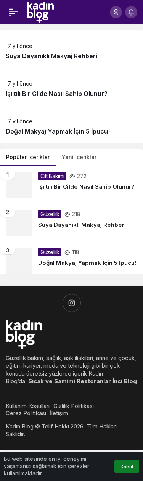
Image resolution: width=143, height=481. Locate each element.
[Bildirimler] (131, 12)
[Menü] (13, 12)
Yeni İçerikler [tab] (79, 157)
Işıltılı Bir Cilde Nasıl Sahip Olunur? (57, 93)
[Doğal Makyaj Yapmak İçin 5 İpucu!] (71, 258)
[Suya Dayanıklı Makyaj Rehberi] (71, 223)
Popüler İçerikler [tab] (28, 157)
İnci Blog (124, 381)
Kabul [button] (127, 467)
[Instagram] (72, 303)
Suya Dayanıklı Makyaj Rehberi (51, 56)
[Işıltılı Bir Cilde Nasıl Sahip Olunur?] (71, 185)
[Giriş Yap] (116, 12)
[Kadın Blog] (40, 11)
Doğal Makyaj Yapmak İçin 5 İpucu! (58, 131)
